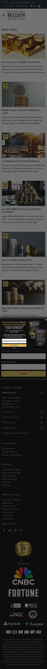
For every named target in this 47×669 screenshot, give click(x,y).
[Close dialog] (45, 319)
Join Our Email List (14, 345)
